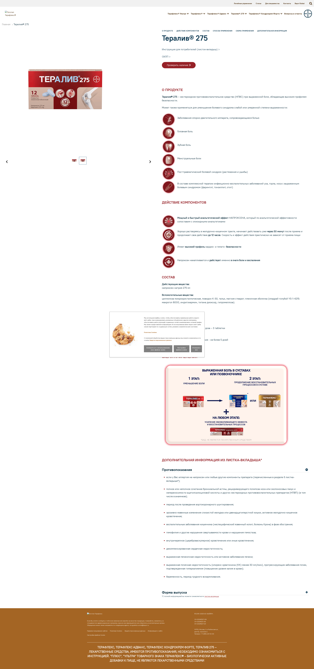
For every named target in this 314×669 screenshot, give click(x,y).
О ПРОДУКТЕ (167, 31)
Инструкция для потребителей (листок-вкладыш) (190, 49)
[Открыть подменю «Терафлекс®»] (204, 13)
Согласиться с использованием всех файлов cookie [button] (158, 349)
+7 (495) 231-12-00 (207, 634)
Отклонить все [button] (196, 349)
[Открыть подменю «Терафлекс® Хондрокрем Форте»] (281, 13)
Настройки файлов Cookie (96, 635)
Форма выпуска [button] (174, 592)
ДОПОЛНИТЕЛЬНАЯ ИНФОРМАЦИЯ (272, 31)
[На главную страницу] (129, 614)
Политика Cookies (116, 631)
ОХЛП (165, 56)
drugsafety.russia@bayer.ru (139, 625)
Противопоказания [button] (177, 469)
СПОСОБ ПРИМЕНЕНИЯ (222, 31)
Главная (6, 24)
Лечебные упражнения (243, 3)
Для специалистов (272, 3)
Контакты (287, 3)
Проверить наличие (177, 65)
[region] (78, 97)
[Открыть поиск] (311, 3)
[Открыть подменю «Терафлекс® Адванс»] (228, 13)
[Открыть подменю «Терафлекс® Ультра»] (188, 13)
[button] (7, 161)
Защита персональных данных (135, 631)
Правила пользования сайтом (97, 631)
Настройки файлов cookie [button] (181, 349)
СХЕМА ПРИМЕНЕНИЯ (245, 31)
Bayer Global (299, 3)
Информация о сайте (155, 631)
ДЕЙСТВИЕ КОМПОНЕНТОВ (187, 31)
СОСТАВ (206, 31)
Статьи (258, 3)
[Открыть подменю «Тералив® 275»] (246, 13)
